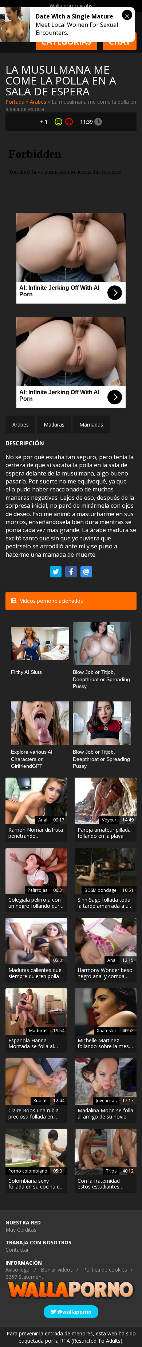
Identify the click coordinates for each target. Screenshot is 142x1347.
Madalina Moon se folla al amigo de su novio (105, 1114)
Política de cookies (105, 1269)
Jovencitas (106, 1100)
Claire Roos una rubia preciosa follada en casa (33, 1114)
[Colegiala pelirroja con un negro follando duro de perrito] (36, 871)
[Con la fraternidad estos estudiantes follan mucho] (106, 1152)
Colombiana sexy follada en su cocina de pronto (35, 1184)
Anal (42, 820)
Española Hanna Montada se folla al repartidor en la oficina (35, 1044)
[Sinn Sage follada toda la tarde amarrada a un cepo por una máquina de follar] (106, 871)
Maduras (54, 424)
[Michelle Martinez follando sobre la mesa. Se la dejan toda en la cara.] (106, 1011)
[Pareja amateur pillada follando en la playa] (106, 801)
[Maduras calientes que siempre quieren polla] (36, 941)
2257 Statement (24, 1276)
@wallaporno (73, 1311)
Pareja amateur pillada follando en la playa (104, 833)
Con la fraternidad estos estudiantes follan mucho (99, 1184)
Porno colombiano (27, 1171)
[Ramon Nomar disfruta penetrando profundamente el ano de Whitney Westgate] (36, 801)
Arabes (38, 101)
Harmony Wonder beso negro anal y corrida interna (105, 973)
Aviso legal (18, 1269)
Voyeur (109, 820)
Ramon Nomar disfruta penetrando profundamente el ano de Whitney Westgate (35, 833)
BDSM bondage (100, 890)
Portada (14, 101)
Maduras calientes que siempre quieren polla (35, 973)
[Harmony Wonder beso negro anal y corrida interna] (106, 941)
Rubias (40, 1100)
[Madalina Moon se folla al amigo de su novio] (106, 1081)
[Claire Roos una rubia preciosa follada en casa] (36, 1081)
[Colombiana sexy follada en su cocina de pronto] (36, 1152)
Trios (111, 1171)
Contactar (17, 1249)
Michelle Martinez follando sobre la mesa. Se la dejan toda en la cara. (105, 1044)
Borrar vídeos (57, 1269)
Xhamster (107, 1030)
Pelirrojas (37, 890)
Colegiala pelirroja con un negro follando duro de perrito (35, 903)
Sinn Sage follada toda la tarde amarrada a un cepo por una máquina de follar (104, 903)
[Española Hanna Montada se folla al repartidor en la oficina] (36, 1011)
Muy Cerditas (20, 1229)
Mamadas (91, 424)
